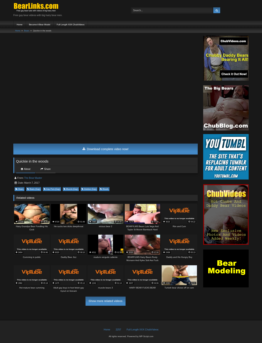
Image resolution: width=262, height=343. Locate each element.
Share (47, 169)
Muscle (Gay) (72, 189)
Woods (105, 189)
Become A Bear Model (39, 24)
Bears (26, 31)
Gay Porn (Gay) (53, 189)
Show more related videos (106, 301)
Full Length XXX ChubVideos (70, 24)
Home (19, 24)
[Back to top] (252, 334)
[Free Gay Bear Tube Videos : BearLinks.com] (36, 7)
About (27, 169)
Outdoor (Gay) (90, 189)
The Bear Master (33, 178)
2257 (118, 329)
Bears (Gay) (35, 189)
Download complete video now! (107, 149)
